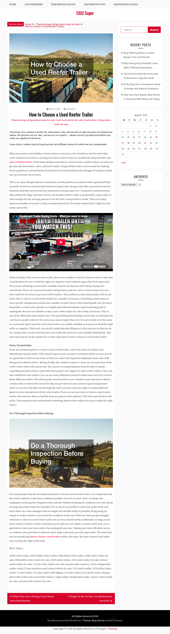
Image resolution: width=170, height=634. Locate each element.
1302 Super (85, 13)
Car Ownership (34, 4)
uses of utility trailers (21, 162)
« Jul (123, 162)
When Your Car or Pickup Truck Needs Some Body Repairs (32, 598)
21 (145, 143)
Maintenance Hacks (126, 4)
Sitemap (113, 628)
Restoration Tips (94, 4)
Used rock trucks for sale (69, 120)
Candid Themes (113, 620)
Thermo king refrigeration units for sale (33, 120)
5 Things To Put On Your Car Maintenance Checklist (89, 598)
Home (12, 4)
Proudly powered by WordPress (64, 620)
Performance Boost (63, 4)
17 (123, 143)
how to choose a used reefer (45, 536)
